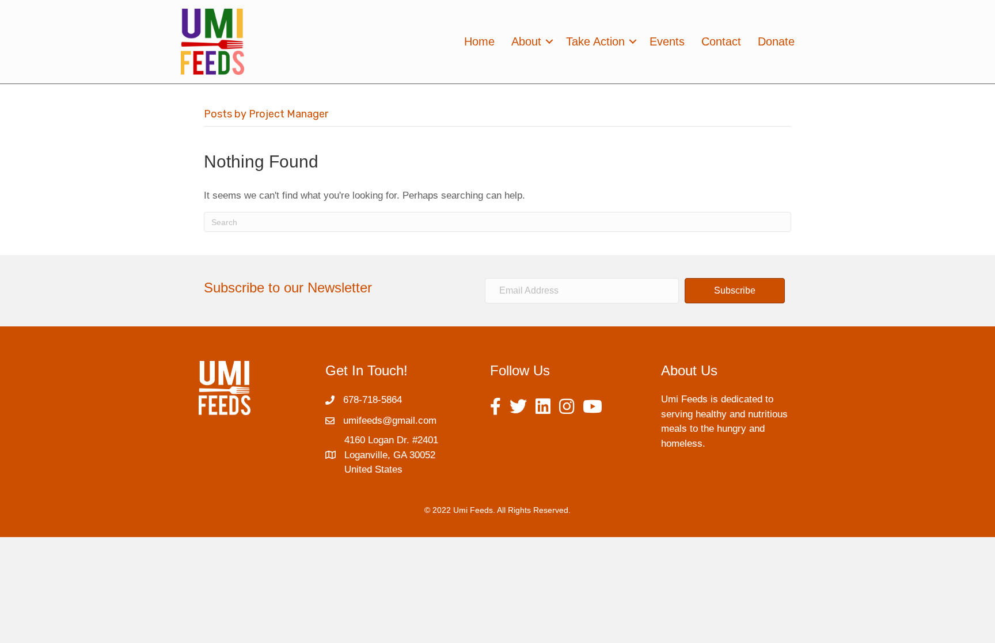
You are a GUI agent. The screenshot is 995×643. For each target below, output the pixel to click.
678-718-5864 (372, 399)
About (526, 41)
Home (479, 41)
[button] (735, 290)
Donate (776, 41)
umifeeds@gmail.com (389, 420)
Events (667, 41)
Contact (721, 41)
